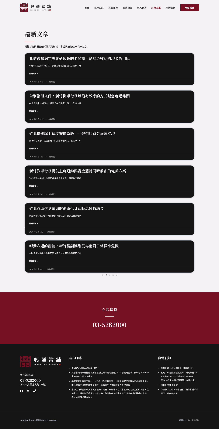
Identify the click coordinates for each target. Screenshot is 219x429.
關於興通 (99, 7)
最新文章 (156, 7)
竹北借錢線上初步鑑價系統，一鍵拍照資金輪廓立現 (72, 133)
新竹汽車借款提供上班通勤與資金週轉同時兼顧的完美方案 (77, 170)
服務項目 (127, 7)
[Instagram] (28, 390)
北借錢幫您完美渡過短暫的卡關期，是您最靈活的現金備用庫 (79, 58)
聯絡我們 (170, 7)
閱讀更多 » (33, 73)
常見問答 (141, 7)
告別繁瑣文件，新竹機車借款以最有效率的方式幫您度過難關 (79, 95)
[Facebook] (21, 390)
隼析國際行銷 (193, 420)
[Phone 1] (34, 390)
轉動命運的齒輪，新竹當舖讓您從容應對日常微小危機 (74, 245)
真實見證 (113, 7)
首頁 (86, 7)
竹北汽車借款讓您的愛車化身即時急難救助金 (66, 208)
